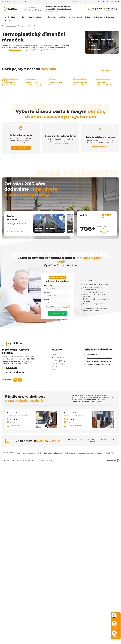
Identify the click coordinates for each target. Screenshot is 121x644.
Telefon (47, 299)
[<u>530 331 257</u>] (8, 422)
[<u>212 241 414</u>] (65, 422)
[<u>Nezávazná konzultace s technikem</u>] (85, 358)
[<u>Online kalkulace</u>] (114, 623)
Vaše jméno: (48, 285)
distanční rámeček (16, 45)
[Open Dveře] (25, 17)
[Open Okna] (16, 17)
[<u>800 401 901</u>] (3, 368)
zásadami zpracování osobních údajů (58, 307)
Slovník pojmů (11, 26)
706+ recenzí (37, 10)
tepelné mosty (15, 50)
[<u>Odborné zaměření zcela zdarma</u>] (89, 9)
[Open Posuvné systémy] (42, 17)
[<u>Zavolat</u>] (114, 615)
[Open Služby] (91, 17)
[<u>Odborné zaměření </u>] (114, 633)
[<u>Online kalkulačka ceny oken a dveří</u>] (104, 9)
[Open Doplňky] (66, 17)
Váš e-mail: (48, 292)
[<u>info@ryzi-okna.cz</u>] (3, 372)
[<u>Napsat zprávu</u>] (89, 49)
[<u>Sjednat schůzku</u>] (8, 419)
